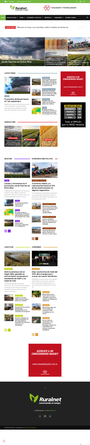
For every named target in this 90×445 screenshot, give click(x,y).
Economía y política (34, 17)
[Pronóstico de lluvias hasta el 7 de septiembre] (17, 85)
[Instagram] (80, 1)
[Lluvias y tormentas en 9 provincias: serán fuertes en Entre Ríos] (22, 51)
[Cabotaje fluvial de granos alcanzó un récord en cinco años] (36, 230)
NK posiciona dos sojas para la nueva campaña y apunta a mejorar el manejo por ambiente (49, 298)
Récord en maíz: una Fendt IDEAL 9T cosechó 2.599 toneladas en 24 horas (49, 310)
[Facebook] (76, 1)
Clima (21, 17)
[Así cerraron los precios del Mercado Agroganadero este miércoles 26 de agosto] (8, 306)
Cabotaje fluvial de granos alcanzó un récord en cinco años (49, 232)
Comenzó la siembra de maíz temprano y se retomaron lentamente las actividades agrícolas (13, 143)
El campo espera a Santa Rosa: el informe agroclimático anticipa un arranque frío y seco (49, 112)
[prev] (80, 27)
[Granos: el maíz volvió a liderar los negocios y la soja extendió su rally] (49, 136)
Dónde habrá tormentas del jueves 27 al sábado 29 (22, 224)
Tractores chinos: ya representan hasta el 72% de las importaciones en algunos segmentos (43, 186)
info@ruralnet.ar (50, 410)
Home (3, 17)
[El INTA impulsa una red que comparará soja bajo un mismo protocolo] (31, 136)
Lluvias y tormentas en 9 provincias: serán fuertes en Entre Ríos (17, 185)
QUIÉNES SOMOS (70, 17)
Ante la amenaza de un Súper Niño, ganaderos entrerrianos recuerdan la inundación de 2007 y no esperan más (49, 82)
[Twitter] (84, 1)
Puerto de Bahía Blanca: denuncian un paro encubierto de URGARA (49, 221)
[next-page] (9, 150)
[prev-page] (5, 150)
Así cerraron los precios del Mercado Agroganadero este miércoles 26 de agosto (22, 309)
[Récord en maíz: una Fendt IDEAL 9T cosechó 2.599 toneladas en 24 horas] (36, 307)
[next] (83, 27)
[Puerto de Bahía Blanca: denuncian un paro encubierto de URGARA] (36, 218)
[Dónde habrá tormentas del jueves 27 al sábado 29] (8, 223)
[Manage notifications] (4, 441)
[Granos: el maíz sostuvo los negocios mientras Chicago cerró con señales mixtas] (56, 44)
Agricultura (11, 17)
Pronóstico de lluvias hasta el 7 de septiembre (16, 100)
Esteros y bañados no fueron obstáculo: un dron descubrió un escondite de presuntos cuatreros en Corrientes (22, 321)
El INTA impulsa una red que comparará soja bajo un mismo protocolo (31, 143)
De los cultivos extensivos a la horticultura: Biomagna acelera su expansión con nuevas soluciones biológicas (49, 325)
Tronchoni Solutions (30, 428)
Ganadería (58, 17)
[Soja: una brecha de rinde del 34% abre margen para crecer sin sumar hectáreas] (45, 258)
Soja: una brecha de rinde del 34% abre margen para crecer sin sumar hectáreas (44, 274)
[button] (87, 18)
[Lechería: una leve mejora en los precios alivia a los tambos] (36, 101)
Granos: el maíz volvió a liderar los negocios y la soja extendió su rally (48, 143)
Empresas (47, 17)
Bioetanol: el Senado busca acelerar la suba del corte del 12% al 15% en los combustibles (49, 93)
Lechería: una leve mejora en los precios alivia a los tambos (49, 102)
